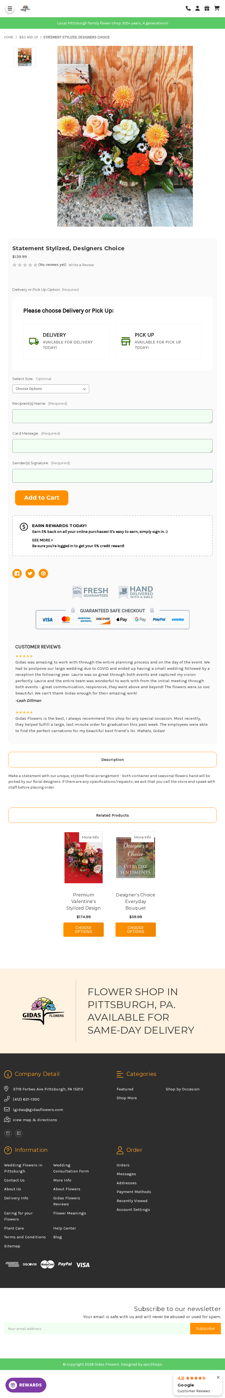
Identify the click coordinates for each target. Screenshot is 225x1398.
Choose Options (89, 929)
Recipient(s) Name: (39, 403)
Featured (125, 1089)
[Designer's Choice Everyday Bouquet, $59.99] (135, 857)
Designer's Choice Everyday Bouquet (135, 901)
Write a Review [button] (81, 265)
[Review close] (218, 1377)
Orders (123, 1165)
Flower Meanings (69, 1213)
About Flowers (66, 1188)
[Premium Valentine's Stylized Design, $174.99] (83, 857)
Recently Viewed (132, 1200)
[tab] (66, 341)
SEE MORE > (42, 540)
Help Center (64, 1228)
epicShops (152, 1364)
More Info (92, 837)
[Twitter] (30, 573)
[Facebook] (17, 573)
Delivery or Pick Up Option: (45, 289)
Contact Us (14, 1180)
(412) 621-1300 (26, 1099)
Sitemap (12, 1246)
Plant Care (14, 1228)
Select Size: (31, 378)
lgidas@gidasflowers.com (38, 1109)
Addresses (127, 1182)
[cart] (217, 8)
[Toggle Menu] (9, 8)
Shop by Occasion (182, 1089)
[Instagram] (8, 1133)
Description (112, 759)
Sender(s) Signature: (41, 463)
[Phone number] (190, 8)
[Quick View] (96, 836)
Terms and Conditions (25, 1236)
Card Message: (36, 433)
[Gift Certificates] (208, 8)
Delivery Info (16, 1198)
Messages (126, 1173)
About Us (12, 1188)
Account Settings (133, 1209)
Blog (57, 1236)
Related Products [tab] (112, 815)
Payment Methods (134, 1191)
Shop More (127, 1097)
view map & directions (35, 1119)
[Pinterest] (43, 573)
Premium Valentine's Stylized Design (83, 901)
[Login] (199, 8)
